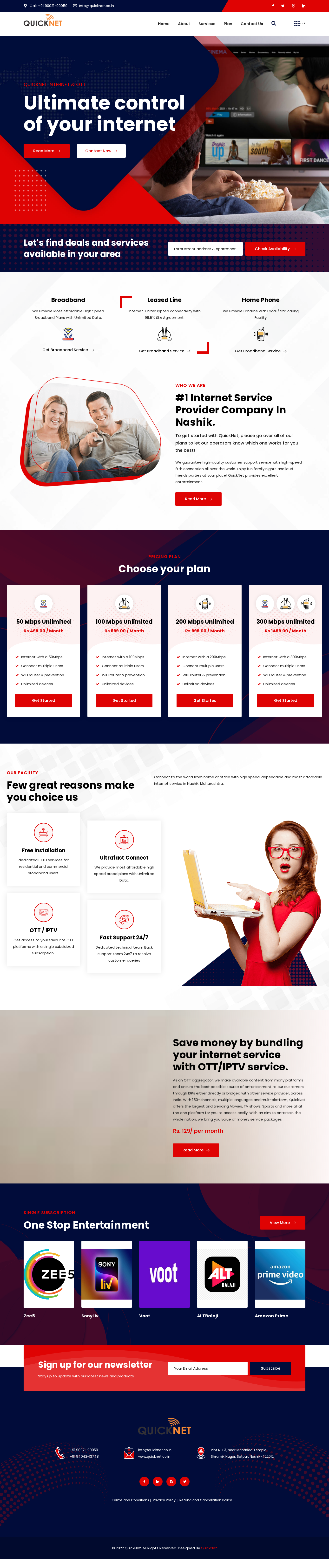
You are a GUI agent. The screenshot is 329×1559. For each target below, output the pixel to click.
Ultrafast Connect (124, 858)
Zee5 (29, 1316)
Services (206, 24)
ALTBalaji (207, 1316)
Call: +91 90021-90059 (48, 5)
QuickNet (209, 1548)
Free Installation (43, 850)
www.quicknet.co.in (154, 1456)
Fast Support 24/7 (124, 937)
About (184, 24)
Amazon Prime (271, 1316)
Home (164, 24)
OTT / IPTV (43, 930)
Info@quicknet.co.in (96, 5)
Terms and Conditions (130, 1500)
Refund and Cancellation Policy (205, 1500)
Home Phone (261, 300)
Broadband (68, 300)
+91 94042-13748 (84, 1456)
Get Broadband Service (65, 350)
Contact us (252, 24)
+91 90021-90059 (84, 1450)
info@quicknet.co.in (154, 1450)
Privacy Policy (164, 1500)
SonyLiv (90, 1316)
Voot (144, 1316)
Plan (228, 24)
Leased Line (164, 300)
